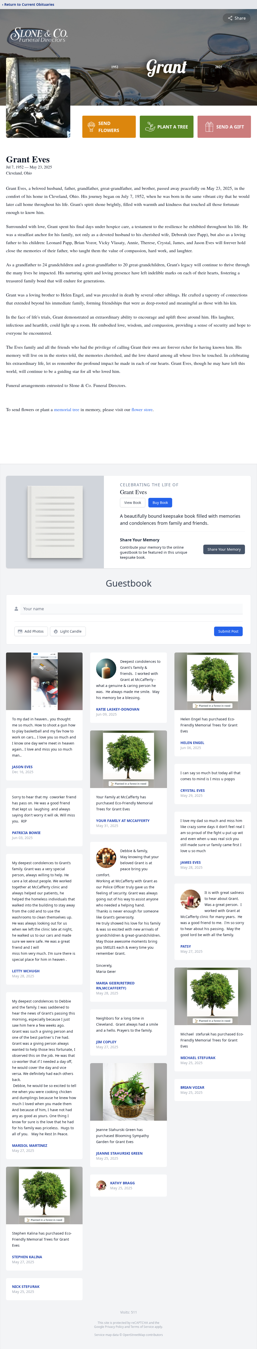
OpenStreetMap (134, 1335)
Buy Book (160, 502)
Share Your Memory (224, 549)
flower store (142, 409)
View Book (132, 502)
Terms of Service (142, 1327)
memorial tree (66, 409)
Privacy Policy (114, 1327)
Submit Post (228, 631)
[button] (44, 681)
